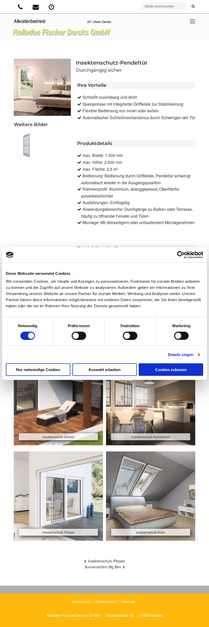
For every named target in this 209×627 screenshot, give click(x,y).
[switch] (79, 335)
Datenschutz (105, 601)
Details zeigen (180, 354)
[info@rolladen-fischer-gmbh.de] (36, 7)
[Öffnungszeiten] (51, 7)
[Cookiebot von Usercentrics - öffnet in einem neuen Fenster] (181, 255)
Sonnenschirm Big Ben (102, 566)
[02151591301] (20, 7)
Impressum (81, 601)
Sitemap (128, 601)
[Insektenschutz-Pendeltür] (26, 145)
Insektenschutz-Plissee (106, 560)
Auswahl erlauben (104, 369)
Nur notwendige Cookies (38, 369)
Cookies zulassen (171, 369)
